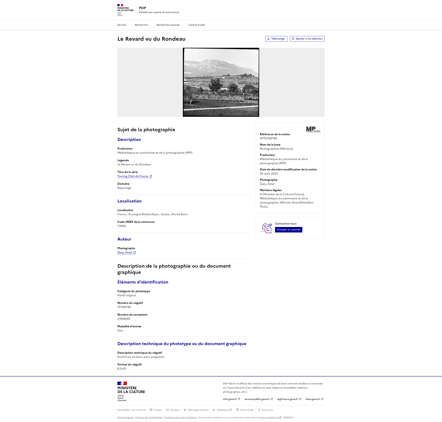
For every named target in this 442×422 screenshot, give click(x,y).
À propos (175, 409)
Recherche (141, 25)
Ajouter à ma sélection (309, 39)
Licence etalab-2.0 (269, 417)
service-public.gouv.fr (257, 399)
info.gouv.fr (230, 399)
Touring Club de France (132, 176)
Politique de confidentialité (148, 417)
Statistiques (222, 409)
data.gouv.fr (313, 399)
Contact (158, 409)
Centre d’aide (247, 409)
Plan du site (267, 409)
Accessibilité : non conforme (131, 409)
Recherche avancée (168, 25)
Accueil (121, 25)
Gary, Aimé (124, 252)
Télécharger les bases (198, 409)
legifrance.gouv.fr (287, 399)
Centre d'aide (197, 25)
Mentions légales (125, 417)
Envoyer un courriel (288, 229)
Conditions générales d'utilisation (180, 417)
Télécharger (278, 39)
